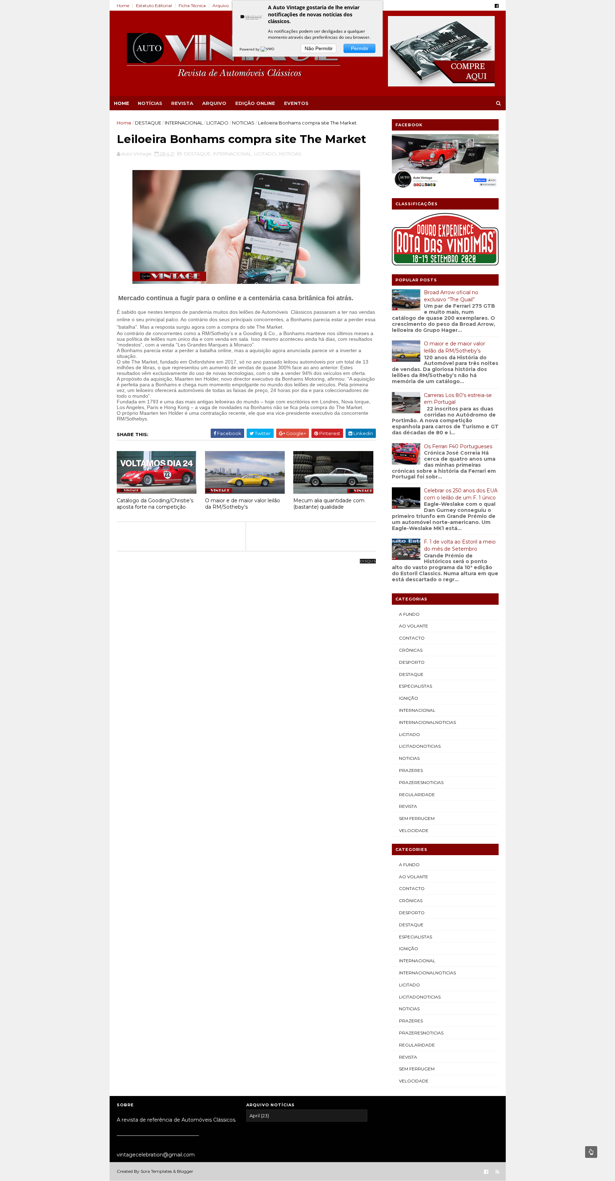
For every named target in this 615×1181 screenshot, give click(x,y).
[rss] (497, 1172)
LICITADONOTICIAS (420, 746)
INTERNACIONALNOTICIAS (427, 722)
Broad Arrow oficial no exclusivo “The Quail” (451, 296)
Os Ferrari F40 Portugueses (458, 446)
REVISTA (182, 103)
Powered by (250, 49)
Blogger (185, 1171)
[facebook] (497, 6)
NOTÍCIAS (150, 103)
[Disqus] (246, 650)
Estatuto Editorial (154, 5)
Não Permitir (319, 48)
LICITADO (217, 123)
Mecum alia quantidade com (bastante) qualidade (328, 503)
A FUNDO (409, 614)
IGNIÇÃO (408, 698)
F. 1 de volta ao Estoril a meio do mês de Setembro (460, 545)
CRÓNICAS (410, 650)
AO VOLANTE (413, 626)
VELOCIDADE (414, 830)
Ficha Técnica (192, 5)
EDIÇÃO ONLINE (255, 103)
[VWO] (268, 49)
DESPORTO (412, 662)
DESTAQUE (148, 123)
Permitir (359, 48)
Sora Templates (156, 1171)
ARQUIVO (214, 103)
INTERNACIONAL (184, 123)
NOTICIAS (243, 123)
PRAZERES (411, 770)
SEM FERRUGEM (417, 818)
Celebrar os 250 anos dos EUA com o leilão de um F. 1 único (461, 494)
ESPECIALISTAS (415, 686)
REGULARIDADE (417, 794)
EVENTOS (296, 103)
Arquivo (220, 5)
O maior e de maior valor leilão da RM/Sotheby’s (242, 503)
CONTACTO (412, 638)
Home (123, 5)
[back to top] (591, 1152)
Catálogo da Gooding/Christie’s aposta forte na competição (155, 503)
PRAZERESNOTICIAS (421, 782)
